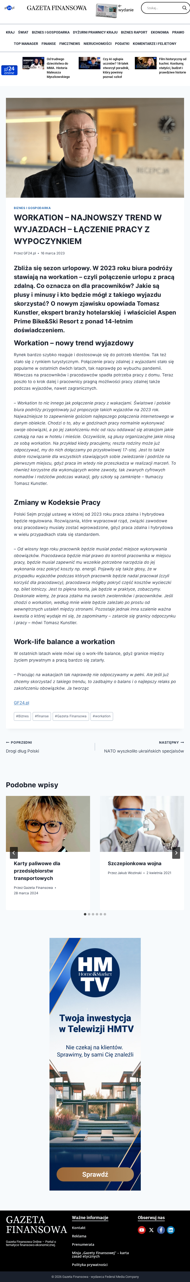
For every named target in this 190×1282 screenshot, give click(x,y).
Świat (23, 32)
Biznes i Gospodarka (51, 32)
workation (102, 716)
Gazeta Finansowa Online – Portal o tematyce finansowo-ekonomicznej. (31, 1243)
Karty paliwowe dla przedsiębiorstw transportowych (37, 871)
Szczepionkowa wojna (135, 863)
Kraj (10, 32)
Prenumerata (83, 1244)
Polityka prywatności (90, 1264)
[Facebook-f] (161, 1230)
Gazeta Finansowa (71, 716)
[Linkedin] (171, 1230)
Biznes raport (134, 32)
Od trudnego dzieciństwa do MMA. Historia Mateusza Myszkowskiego (58, 68)
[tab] (85, 914)
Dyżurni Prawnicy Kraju (95, 32)
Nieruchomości (98, 44)
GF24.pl (30, 253)
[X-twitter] (151, 1230)
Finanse (49, 44)
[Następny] (176, 853)
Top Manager (26, 44)
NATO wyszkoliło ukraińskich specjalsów (144, 747)
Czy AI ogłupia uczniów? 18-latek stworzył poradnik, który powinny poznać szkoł (116, 68)
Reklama (79, 1236)
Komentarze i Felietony (154, 44)
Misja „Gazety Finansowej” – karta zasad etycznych (100, 1254)
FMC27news (69, 44)
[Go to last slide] (14, 853)
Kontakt (79, 1227)
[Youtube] (142, 1230)
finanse (42, 716)
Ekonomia (160, 32)
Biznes (22, 716)
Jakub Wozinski (130, 873)
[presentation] (48, 824)
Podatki (122, 44)
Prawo (178, 32)
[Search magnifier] (184, 7)
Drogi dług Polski (22, 747)
